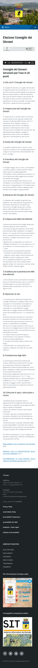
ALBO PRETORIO (8, 550)
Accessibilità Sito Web (10, 522)
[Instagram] (22, 653)
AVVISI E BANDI (8, 560)
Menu (7, 27)
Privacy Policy (7, 507)
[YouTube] (16, 653)
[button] (19, 56)
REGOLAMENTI (8, 553)
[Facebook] (5, 653)
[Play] (5, 63)
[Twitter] (10, 653)
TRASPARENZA (8, 563)
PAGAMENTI (7, 567)
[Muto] (29, 63)
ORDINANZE (7, 556)
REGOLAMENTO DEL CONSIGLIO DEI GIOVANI (19, 444)
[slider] (17, 62)
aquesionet (19, 20)
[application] (19, 56)
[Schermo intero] (33, 63)
